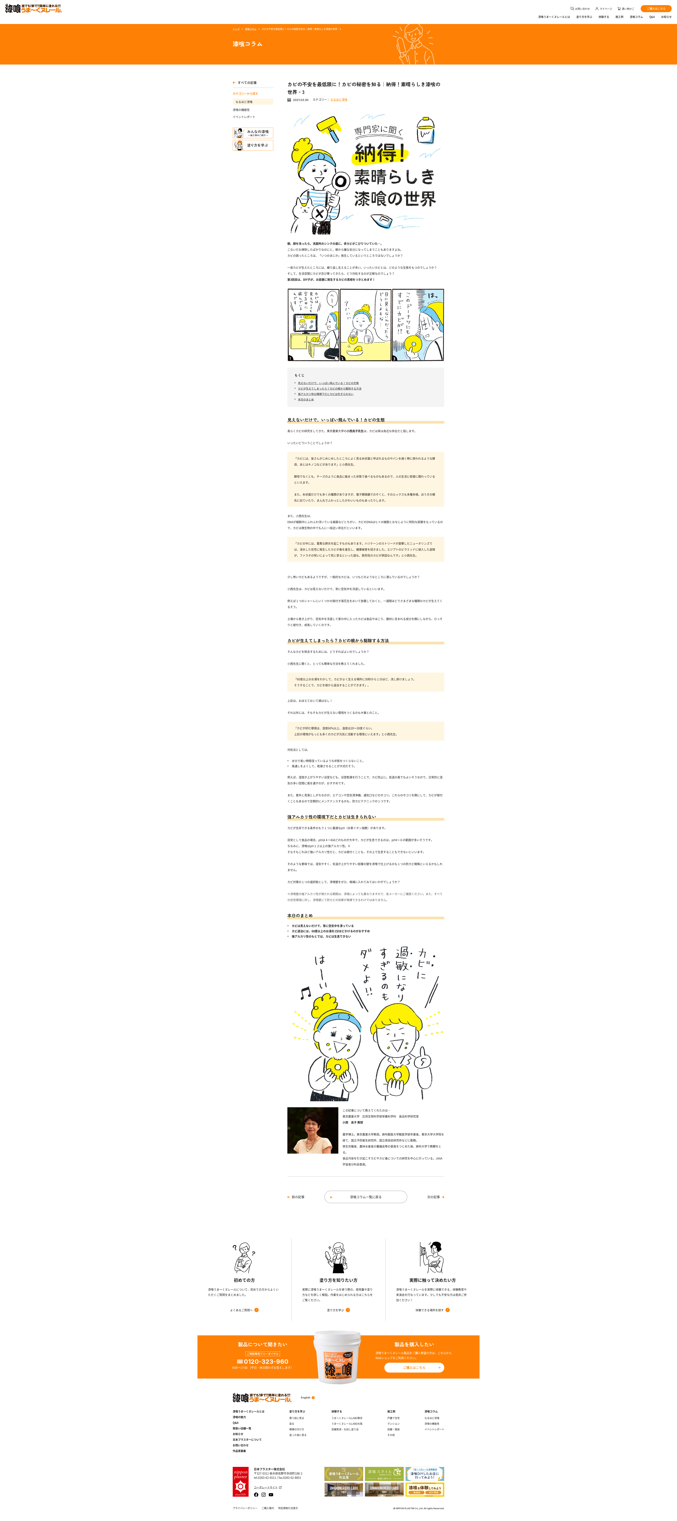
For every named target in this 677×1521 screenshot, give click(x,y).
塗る (291, 1423)
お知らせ (666, 17)
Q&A (652, 17)
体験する (604, 17)
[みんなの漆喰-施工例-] (253, 133)
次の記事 (433, 1197)
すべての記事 (247, 82)
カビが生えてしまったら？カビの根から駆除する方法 (329, 388)
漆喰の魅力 (239, 1417)
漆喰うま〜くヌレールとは (554, 17)
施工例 (619, 17)
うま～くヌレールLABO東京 (346, 1418)
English (305, 1397)
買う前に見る (296, 1418)
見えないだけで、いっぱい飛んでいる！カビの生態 (328, 383)
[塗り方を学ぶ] (253, 145)
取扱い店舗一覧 (242, 1428)
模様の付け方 (296, 1429)
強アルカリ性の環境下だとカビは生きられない (325, 394)
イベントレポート (244, 117)
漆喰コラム (636, 17)
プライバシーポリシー (245, 1508)
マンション (393, 1423)
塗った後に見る (298, 1435)
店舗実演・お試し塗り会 (345, 1429)
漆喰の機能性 (241, 110)
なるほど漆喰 (244, 102)
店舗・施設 (393, 1429)
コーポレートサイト (266, 1487)
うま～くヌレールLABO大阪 (346, 1423)
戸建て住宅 (393, 1418)
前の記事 (298, 1197)
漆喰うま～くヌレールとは (248, 1411)
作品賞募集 (239, 1451)
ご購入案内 (268, 1508)
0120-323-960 (266, 1361)
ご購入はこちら (414, 1367)
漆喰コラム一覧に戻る (366, 1197)
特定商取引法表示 (288, 1508)
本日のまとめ (306, 399)
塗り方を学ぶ (584, 17)
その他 (391, 1435)
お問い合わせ (241, 1445)
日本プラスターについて (247, 1439)
